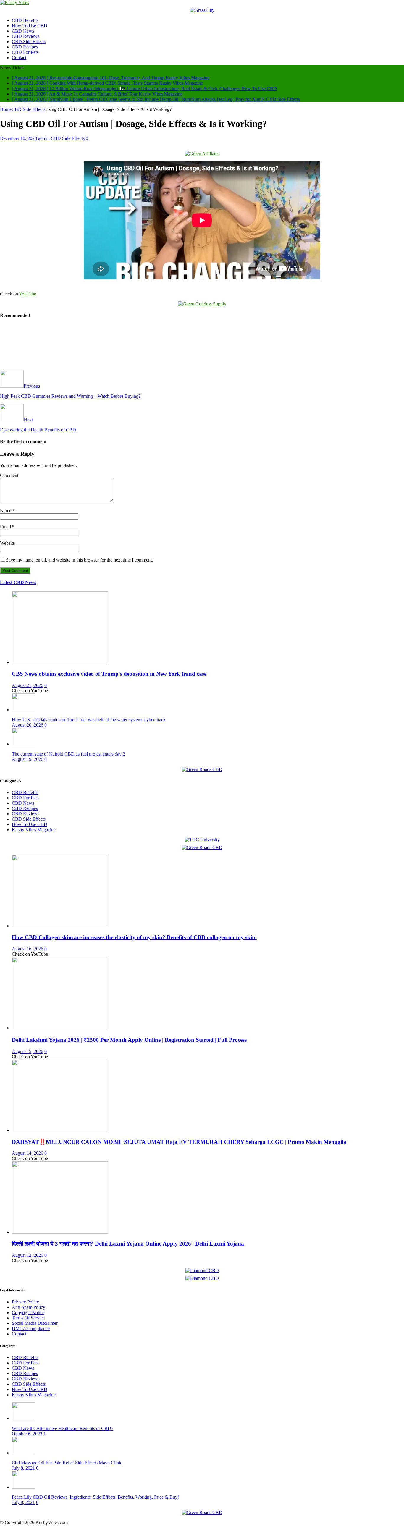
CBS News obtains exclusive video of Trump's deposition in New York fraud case (109, 674)
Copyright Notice (28, 1312)
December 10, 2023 (18, 138)
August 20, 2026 (27, 724)
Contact (19, 57)
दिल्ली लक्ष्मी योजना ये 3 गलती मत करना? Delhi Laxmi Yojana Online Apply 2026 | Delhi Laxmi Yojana (128, 1244)
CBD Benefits (25, 20)
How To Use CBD (29, 25)
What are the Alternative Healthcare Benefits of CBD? (62, 1428)
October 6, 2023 (27, 1433)
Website (7, 543)
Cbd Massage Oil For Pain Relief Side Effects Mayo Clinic (67, 1462)
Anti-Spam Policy (28, 1307)
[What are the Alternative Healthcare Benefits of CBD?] (23, 1418)
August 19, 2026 (27, 759)
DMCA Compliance (31, 1328)
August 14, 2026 (27, 1153)
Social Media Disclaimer (35, 1323)
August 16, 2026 (27, 948)
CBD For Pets (25, 52)
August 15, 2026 (27, 1051)
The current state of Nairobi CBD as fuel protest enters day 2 (68, 753)
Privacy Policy (25, 1301)
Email (6, 526)
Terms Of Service (28, 1317)
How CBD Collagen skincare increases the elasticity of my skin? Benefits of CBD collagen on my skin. (134, 937)
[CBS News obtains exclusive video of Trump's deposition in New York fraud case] (60, 662)
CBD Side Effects (29, 41)
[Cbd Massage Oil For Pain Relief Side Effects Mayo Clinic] (23, 1452)
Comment (9, 475)
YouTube (27, 293)
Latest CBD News (18, 582)
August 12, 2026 (27, 1255)
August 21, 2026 (27, 685)
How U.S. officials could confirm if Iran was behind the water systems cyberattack (89, 719)
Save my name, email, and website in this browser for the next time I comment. (79, 559)
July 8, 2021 (23, 1468)
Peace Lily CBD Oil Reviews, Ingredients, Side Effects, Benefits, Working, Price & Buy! (95, 1497)
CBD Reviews (25, 36)
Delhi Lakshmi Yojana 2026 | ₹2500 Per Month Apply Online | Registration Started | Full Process (129, 1040)
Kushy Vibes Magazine (34, 829)
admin (44, 138)
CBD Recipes (25, 46)
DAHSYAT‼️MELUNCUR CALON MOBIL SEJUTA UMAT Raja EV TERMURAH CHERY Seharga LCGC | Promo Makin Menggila (179, 1142)
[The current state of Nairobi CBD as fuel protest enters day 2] (23, 743)
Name (6, 510)
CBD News (23, 30)
